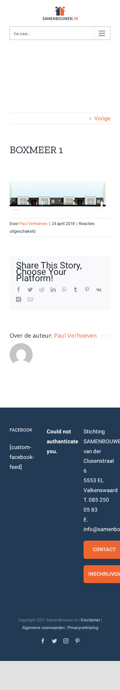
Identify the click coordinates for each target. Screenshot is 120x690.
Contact (104, 549)
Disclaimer (90, 620)
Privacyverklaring (83, 627)
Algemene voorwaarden (43, 627)
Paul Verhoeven (33, 223)
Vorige (102, 118)
